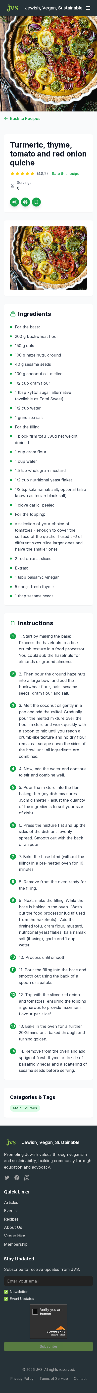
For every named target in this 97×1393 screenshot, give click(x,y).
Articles (11, 1202)
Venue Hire (14, 1235)
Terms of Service (54, 1378)
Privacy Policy (22, 1378)
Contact (80, 1378)
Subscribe (48, 1346)
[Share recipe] (14, 202)
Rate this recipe (65, 173)
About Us (13, 1227)
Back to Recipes (25, 118)
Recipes (11, 1219)
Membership (16, 1244)
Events (10, 1210)
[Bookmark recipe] (36, 202)
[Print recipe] (25, 202)
